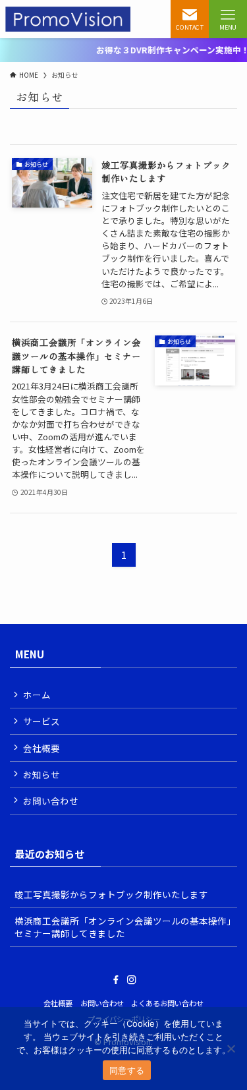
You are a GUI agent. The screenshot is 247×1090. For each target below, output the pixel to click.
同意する (126, 1070)
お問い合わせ (50, 800)
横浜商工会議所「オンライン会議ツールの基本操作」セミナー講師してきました (122, 927)
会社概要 (41, 748)
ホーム (37, 694)
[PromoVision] (68, 19)
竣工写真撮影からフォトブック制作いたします (111, 894)
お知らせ (41, 774)
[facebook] (116, 980)
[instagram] (132, 980)
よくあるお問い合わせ (167, 1003)
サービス (41, 721)
